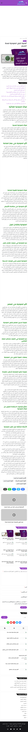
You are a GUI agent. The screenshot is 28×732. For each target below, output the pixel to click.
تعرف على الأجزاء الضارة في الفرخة (17, 94)
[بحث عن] (26, 3)
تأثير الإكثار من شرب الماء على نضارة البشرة (15, 86)
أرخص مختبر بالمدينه (23, 655)
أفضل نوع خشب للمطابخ (13, 669)
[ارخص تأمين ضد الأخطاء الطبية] (23, 639)
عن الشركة (16, 725)
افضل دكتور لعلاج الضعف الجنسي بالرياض (10, 650)
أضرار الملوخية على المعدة (19, 478)
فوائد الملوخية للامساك (20, 480)
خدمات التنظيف (23, 707)
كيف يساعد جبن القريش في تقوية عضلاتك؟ (21, 550)
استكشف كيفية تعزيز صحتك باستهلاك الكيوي (15, 88)
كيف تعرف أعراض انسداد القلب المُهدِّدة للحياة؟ (21, 562)
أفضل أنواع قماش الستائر (13, 658)
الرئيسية (24, 38)
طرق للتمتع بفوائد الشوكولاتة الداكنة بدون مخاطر (21, 538)
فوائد (25, 713)
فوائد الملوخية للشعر (20, 483)
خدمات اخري (23, 705)
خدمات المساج (23, 709)
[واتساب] (10, 489)
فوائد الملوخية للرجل (8, 480)
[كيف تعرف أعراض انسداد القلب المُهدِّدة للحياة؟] (21, 556)
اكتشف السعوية (23, 701)
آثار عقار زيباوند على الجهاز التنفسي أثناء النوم (8, 550)
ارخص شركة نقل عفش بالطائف (12, 644)
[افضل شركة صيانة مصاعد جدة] (23, 634)
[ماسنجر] (14, 489)
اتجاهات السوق (23, 699)
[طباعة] (5, 489)
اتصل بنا (7, 725)
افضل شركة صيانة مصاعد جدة (12, 632)
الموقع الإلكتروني (24, 596)
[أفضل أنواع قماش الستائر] (23, 659)
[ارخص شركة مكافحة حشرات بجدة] (23, 665)
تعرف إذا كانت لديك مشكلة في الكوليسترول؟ (15, 92)
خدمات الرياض (5, 723)
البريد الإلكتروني (24, 592)
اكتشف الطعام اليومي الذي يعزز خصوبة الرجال (8, 538)
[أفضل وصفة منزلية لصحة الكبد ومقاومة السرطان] (7, 556)
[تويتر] (18, 489)
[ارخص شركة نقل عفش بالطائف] (23, 645)
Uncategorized (23, 697)
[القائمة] (1, 3)
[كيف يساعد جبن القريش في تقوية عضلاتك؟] (21, 545)
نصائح (21, 38)
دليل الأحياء (24, 711)
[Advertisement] (14, 21)
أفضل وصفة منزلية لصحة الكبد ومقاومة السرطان (7, 562)
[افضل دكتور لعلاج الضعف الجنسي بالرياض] (23, 651)
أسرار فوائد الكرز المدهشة (19, 90)
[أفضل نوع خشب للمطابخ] (23, 671)
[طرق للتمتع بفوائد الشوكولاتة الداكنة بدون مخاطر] (21, 533)
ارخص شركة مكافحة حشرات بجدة (12, 664)
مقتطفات (24, 715)
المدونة (24, 703)
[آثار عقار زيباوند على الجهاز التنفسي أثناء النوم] (7, 545)
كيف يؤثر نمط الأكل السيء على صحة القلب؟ (15, 103)
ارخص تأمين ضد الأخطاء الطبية (12, 638)
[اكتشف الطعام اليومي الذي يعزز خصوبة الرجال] (7, 533)
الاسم (25, 587)
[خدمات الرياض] (21, 3)
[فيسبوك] (23, 489)
